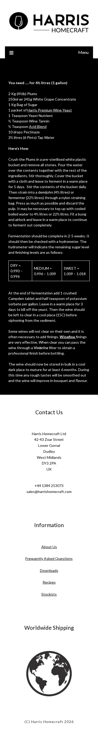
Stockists (49, 594)
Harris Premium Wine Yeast (49, 110)
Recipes (49, 582)
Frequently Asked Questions (49, 558)
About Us (49, 547)
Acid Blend (38, 126)
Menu (83, 52)
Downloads (49, 570)
